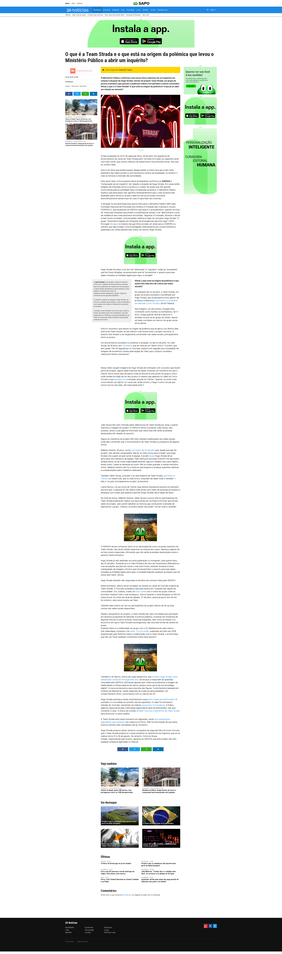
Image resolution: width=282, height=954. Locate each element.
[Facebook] (210, 926)
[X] (215, 926)
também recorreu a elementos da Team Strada (158, 711)
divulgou (114, 224)
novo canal (141, 591)
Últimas (105, 857)
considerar (127, 345)
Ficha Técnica (69, 941)
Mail (73, 3)
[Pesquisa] (208, 10)
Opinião (103, 861)
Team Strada (74, 86)
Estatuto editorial (82, 941)
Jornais (79, 3)
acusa (152, 456)
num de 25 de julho (143, 450)
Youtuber (67, 86)
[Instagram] (206, 926)
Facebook (127, 895)
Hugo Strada (82, 86)
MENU (67, 3)
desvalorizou (120, 379)
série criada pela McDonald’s (161, 699)
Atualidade (69, 82)
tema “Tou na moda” (139, 631)
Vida (102, 877)
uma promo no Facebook (153, 705)
